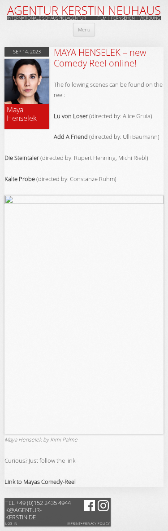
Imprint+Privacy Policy (88, 524)
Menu (84, 29)
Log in (11, 524)
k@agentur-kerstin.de (38, 510)
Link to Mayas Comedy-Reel (40, 482)
